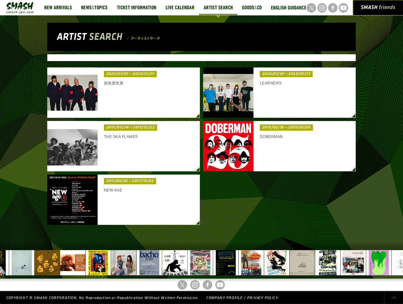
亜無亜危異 (113, 83)
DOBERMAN (271, 137)
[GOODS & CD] (251, 7)
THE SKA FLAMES (121, 137)
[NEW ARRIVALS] (58, 7)
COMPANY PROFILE (224, 297)
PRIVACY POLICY (262, 297)
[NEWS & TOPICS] (94, 7)
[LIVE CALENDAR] (180, 7)
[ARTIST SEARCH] (218, 7)
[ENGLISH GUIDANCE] (288, 7)
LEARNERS (271, 83)
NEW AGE (113, 190)
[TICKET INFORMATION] (136, 7)
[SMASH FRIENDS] (378, 8)
